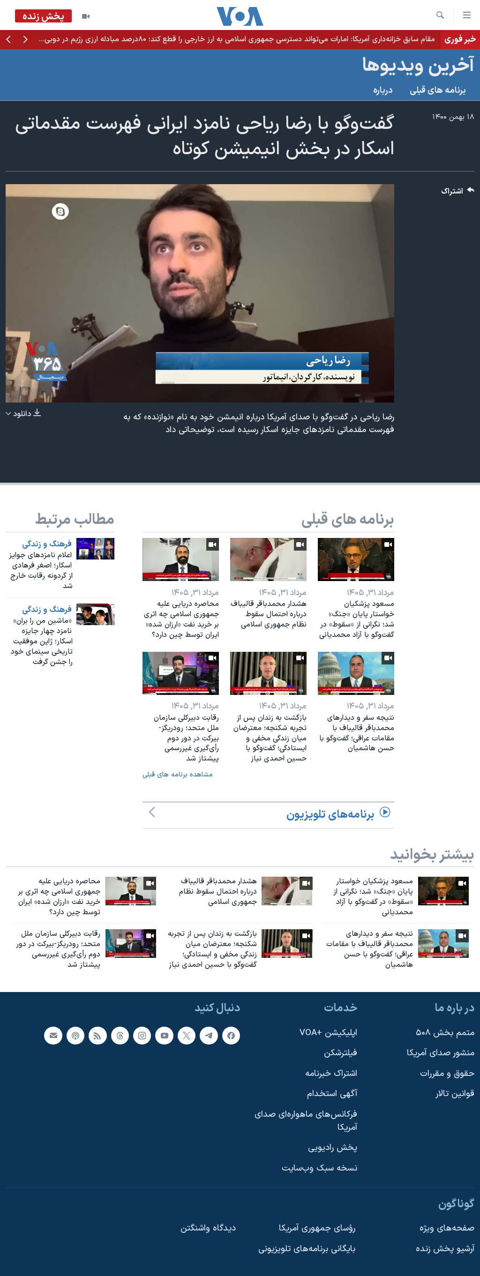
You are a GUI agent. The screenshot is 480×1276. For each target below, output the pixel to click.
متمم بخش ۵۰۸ (445, 1032)
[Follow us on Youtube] (164, 1035)
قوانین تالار (454, 1094)
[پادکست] (75, 1035)
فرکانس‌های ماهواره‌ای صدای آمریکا (306, 1121)
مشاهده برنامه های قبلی (177, 775)
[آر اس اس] (97, 1035)
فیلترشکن (340, 1053)
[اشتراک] (53, 1035)
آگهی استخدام (332, 1094)
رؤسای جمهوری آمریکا (317, 1228)
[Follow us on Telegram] (209, 1035)
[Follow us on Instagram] (142, 1035)
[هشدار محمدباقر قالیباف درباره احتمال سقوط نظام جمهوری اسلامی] (268, 559)
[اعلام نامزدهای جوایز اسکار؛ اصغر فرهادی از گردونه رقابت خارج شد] (95, 549)
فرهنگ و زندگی (47, 544)
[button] (25, 40)
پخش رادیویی (332, 1148)
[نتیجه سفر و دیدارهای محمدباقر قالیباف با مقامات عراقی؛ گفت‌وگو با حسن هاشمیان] (356, 673)
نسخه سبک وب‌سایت (319, 1168)
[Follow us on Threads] (120, 1035)
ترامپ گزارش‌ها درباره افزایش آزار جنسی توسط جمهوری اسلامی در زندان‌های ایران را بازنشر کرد (294, 39)
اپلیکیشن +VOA (328, 1032)
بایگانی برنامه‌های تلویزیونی (306, 1248)
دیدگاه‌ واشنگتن (208, 1228)
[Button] (458, 193)
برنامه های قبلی (438, 90)
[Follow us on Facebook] (231, 1035)
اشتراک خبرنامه (331, 1073)
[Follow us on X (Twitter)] (186, 1035)
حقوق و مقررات (447, 1073)
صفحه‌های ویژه (447, 1228)
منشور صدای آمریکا (440, 1053)
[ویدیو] (86, 16)
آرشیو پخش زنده (445, 1248)
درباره (383, 90)
